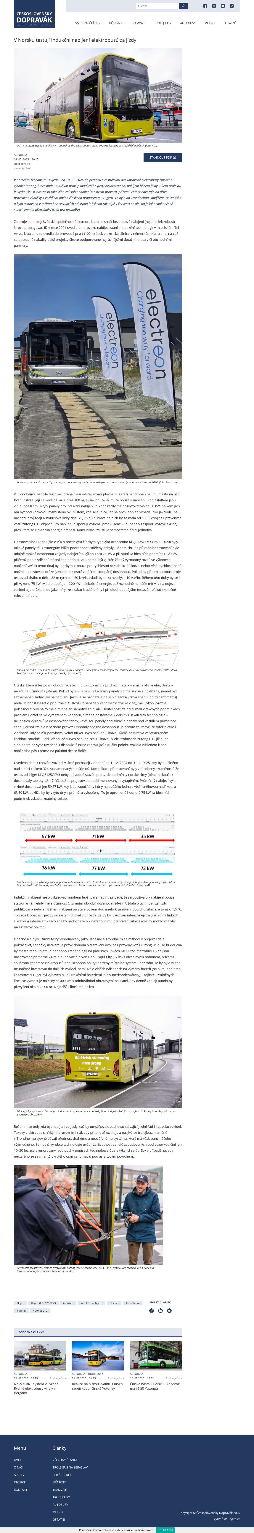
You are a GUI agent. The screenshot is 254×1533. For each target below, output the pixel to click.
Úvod (18, 1460)
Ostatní (230, 23)
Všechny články (87, 23)
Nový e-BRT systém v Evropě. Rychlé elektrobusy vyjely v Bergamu (36, 1388)
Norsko (114, 1303)
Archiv (19, 1475)
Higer (20, 1303)
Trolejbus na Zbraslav (70, 1467)
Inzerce (20, 1482)
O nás (18, 1467)
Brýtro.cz (234, 1519)
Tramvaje (138, 23)
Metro (210, 23)
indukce (68, 1303)
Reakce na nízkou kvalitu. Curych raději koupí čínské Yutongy (97, 1386)
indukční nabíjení (91, 1303)
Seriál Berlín (63, 1475)
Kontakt (20, 1490)
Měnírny (115, 23)
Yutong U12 (40, 1310)
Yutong (21, 1310)
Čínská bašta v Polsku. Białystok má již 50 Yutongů (155, 1386)
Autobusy (188, 23)
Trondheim (133, 1303)
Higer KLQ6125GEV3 (43, 1303)
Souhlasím (165, 1530)
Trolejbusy (162, 23)
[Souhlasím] (249, 1530)
